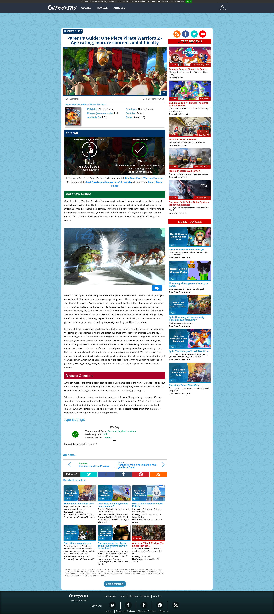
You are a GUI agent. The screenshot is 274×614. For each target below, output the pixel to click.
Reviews (102, 8)
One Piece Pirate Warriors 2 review (144, 178)
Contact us (164, 611)
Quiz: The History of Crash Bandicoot (189, 351)
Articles (119, 8)
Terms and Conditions (147, 611)
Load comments (115, 584)
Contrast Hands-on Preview (94, 464)
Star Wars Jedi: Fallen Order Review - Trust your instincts (189, 203)
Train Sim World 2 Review (182, 139)
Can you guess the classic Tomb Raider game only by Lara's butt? (112, 546)
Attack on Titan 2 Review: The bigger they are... (148, 544)
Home (122, 596)
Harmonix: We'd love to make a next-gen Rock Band (137, 465)
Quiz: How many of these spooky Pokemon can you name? (187, 318)
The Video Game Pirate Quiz (79, 503)
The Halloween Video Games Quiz (187, 249)
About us (109, 611)
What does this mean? (89, 166)
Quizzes (86, 8)
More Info (180, 2)
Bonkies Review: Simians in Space (187, 69)
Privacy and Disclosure (125, 611)
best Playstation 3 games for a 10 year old (108, 181)
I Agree (189, 2)
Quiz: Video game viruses (77, 543)
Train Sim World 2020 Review (184, 171)
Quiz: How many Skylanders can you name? (113, 504)
